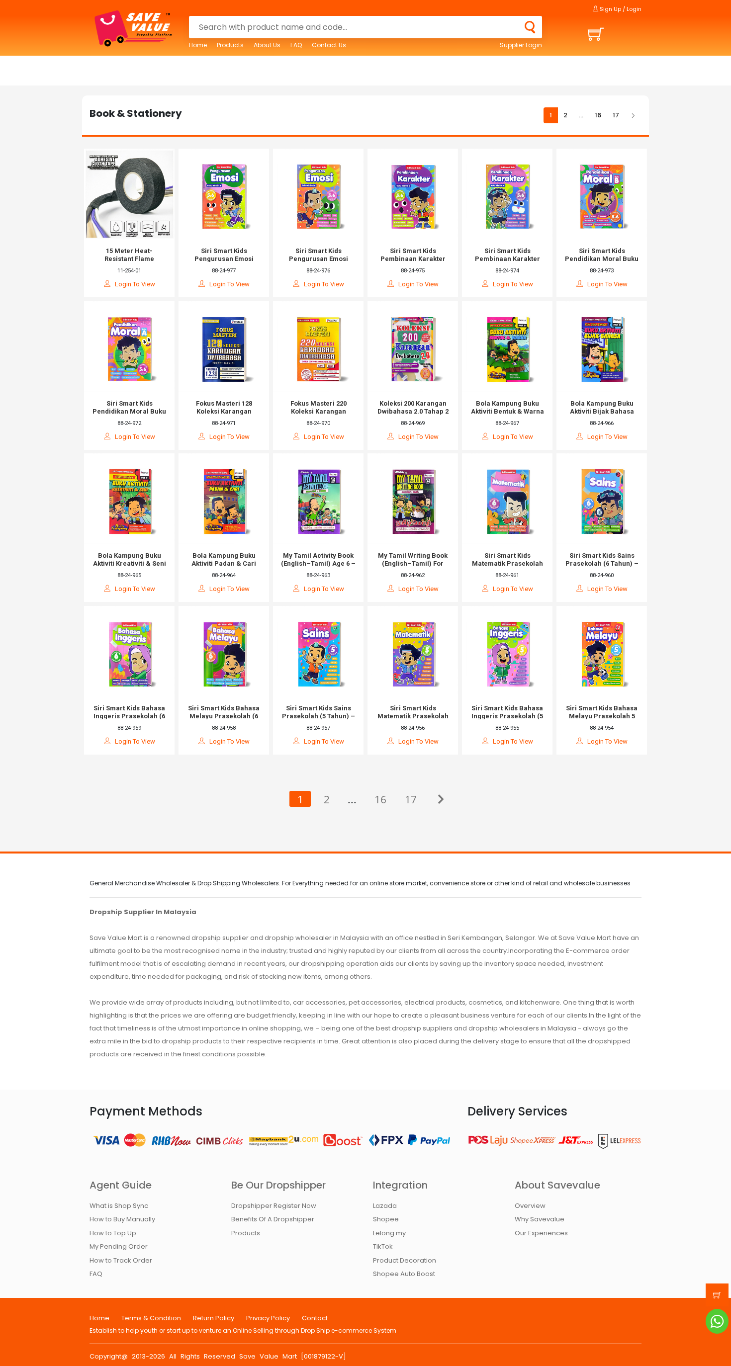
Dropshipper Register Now (273, 1205)
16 (598, 115)
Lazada (385, 1205)
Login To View (132, 284)
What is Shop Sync (119, 1205)
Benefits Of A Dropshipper (272, 1219)
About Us (267, 45)
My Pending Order (119, 1246)
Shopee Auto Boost (404, 1274)
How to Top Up (113, 1233)
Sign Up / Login (619, 9)
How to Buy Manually (122, 1219)
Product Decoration (404, 1260)
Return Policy (213, 1318)
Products (230, 45)
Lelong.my (389, 1233)
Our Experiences (541, 1233)
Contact (315, 1318)
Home (198, 45)
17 (616, 115)
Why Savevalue (539, 1219)
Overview (530, 1205)
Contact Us (329, 45)
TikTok (383, 1246)
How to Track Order (121, 1260)
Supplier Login (521, 45)
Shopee (386, 1219)
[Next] (633, 115)
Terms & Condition (151, 1318)
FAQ (296, 45)
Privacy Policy (268, 1318)
